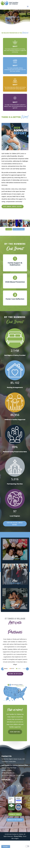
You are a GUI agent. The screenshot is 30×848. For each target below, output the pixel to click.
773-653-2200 (8, 775)
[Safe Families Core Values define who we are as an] (11, 223)
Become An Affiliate (15, 674)
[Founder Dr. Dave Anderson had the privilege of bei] (18, 223)
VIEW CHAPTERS (15, 732)
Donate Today (15, 814)
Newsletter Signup (15, 820)
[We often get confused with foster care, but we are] (26, 223)
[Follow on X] (11, 785)
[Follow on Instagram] (18, 785)
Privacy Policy (18, 836)
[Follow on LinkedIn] (4, 791)
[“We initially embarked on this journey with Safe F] (3, 223)
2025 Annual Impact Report (12, 206)
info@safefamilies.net (8, 773)
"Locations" (5, 761)
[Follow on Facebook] (4, 785)
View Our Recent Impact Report (15, 523)
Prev (27, 668)
